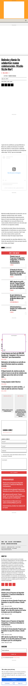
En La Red (3, 359)
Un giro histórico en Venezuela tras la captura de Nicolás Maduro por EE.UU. (18, 297)
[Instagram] (6, 584)
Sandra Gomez (12, 75)
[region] (14, 676)
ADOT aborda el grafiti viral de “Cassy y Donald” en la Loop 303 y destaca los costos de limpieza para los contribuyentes (17, 285)
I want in (13, 654)
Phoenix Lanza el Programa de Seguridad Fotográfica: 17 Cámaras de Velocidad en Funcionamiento (17, 259)
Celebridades (8, 247)
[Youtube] (13, 584)
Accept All (14, 679)
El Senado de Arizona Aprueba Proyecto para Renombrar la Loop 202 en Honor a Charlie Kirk (18, 272)
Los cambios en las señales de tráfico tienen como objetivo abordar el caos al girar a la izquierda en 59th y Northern (20, 413)
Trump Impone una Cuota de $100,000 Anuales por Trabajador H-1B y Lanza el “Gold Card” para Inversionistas (12, 355)
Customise (7, 683)
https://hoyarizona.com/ (7, 432)
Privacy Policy (16, 657)
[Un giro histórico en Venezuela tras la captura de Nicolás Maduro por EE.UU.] (5, 297)
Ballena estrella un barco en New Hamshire (7, 410)
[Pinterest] (9, 85)
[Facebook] (2, 85)
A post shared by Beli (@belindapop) (14, 188)
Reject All (20, 683)
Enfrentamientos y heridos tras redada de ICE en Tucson (18, 308)
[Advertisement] (14, 9)
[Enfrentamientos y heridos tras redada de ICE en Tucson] (5, 309)
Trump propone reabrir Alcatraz (11, 382)
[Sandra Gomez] (2, 76)
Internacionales (14, 302)
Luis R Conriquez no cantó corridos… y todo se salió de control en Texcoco (12, 388)
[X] (5, 85)
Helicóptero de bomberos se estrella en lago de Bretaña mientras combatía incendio (13, 364)
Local (12, 265)
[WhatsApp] (12, 85)
